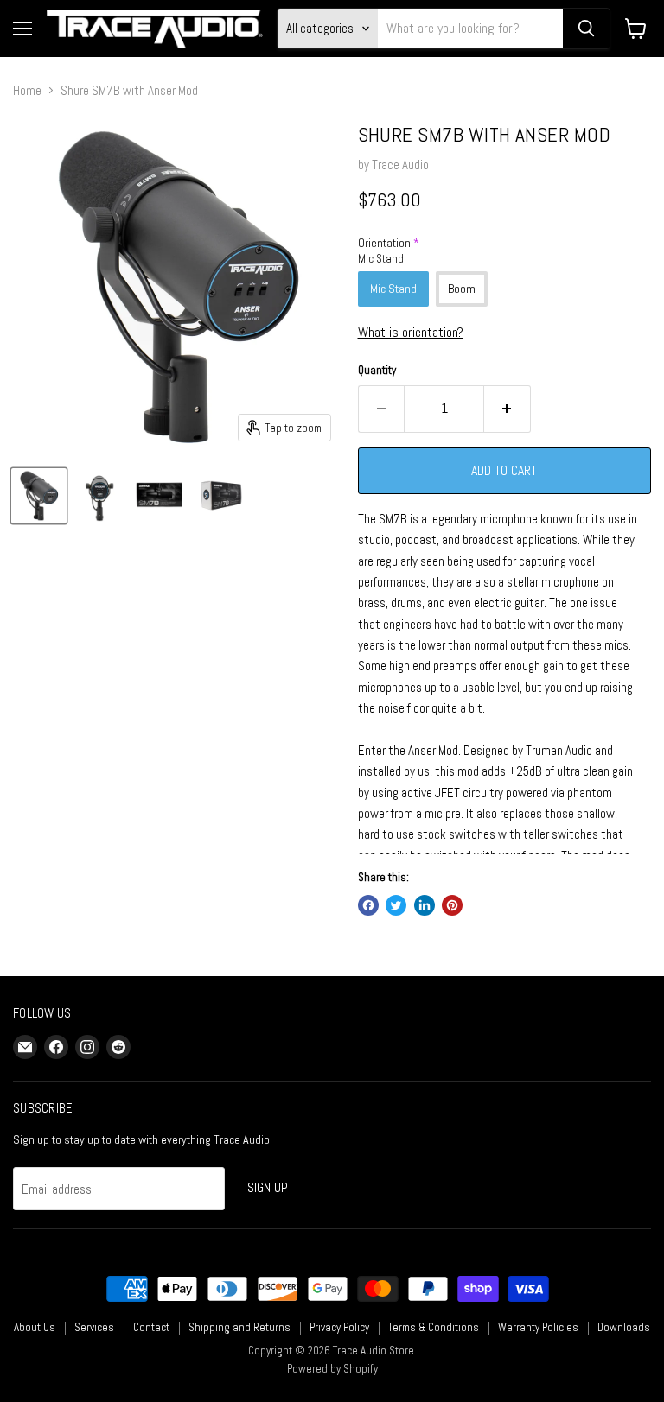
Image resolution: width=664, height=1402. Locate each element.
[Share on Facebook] (368, 905)
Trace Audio (400, 164)
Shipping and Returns (239, 1327)
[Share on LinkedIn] (424, 905)
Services (94, 1327)
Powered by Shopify (332, 1368)
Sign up (267, 1187)
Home (27, 90)
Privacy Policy (339, 1327)
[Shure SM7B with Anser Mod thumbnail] (39, 495)
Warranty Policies (538, 1327)
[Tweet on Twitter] (396, 905)
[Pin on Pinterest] (452, 905)
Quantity (377, 370)
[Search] (586, 28)
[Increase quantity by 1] (507, 408)
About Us (34, 1327)
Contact (151, 1327)
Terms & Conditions (433, 1327)
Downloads (623, 1327)
